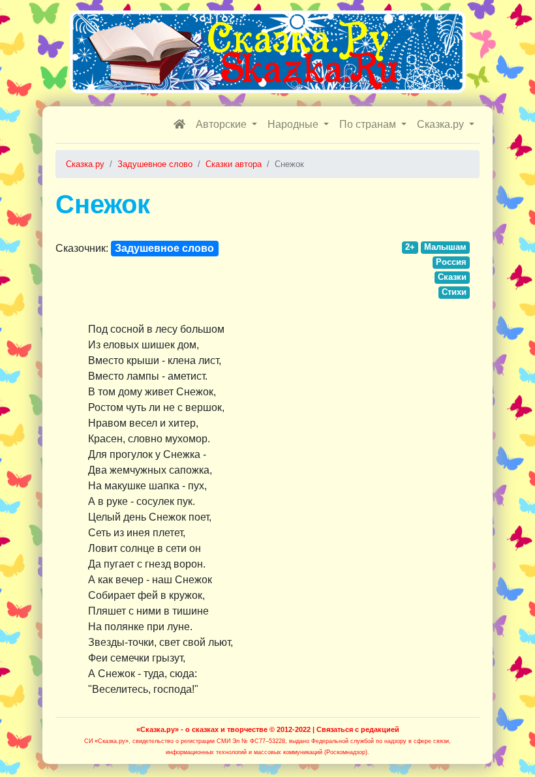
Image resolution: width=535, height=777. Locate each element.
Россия (451, 262)
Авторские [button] (222, 124)
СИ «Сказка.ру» (106, 741)
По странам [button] (369, 124)
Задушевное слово (164, 248)
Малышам (445, 247)
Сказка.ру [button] (441, 124)
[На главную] (179, 125)
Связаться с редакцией (357, 729)
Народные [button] (294, 124)
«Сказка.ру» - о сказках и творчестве (202, 729)
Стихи (454, 292)
